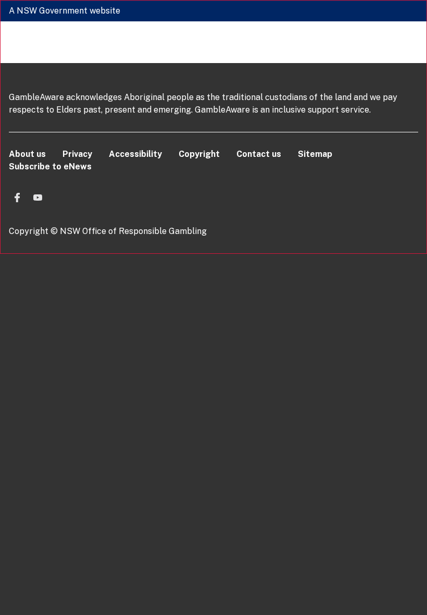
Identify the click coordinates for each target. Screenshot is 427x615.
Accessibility (135, 154)
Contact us (258, 154)
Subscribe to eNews (50, 166)
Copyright (199, 154)
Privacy (77, 154)
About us (27, 154)
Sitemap (315, 154)
